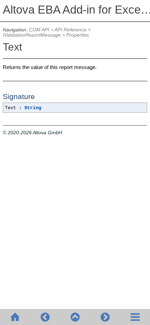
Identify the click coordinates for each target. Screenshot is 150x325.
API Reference (70, 29)
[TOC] (135, 317)
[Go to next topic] (105, 317)
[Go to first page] (15, 317)
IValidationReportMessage (32, 35)
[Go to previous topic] (45, 317)
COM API (39, 29)
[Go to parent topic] (75, 317)
